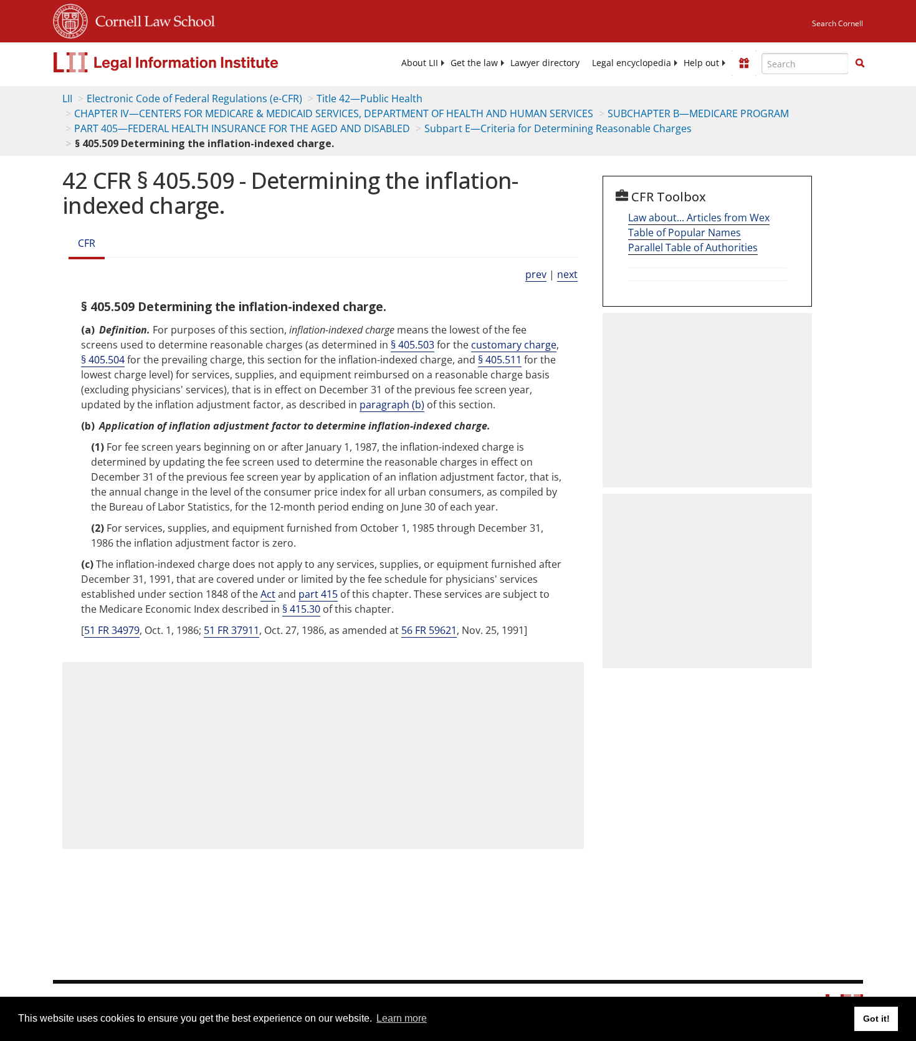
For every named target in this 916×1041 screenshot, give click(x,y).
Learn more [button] (401, 1018)
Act (267, 594)
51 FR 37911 (231, 630)
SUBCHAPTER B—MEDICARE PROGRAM (698, 113)
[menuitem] (419, 63)
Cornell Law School (151, 19)
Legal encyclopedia (631, 63)
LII (67, 98)
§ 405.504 (103, 360)
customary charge (513, 345)
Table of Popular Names (684, 232)
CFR (86, 243)
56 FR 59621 (429, 630)
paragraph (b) (392, 404)
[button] (860, 63)
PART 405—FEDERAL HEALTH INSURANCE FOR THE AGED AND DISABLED (242, 128)
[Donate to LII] (744, 62)
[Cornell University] (70, 19)
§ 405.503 (412, 345)
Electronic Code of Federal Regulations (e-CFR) (194, 98)
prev (535, 274)
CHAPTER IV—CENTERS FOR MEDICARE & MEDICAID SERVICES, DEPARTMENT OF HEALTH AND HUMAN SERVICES (333, 113)
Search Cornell (837, 23)
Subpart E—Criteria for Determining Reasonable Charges (558, 128)
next (567, 274)
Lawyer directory (545, 63)
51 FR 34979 (112, 630)
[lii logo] (193, 62)
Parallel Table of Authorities (693, 247)
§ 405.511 (500, 360)
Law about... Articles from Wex (699, 217)
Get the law (474, 63)
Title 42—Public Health (369, 98)
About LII (419, 63)
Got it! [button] (876, 1019)
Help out (701, 63)
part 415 (318, 594)
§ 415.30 (301, 609)
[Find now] (860, 64)
